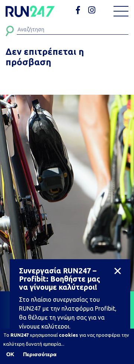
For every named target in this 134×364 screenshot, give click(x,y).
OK (10, 354)
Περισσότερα (40, 354)
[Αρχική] (30, 11)
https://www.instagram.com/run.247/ (93, 10)
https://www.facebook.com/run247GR (80, 10)
